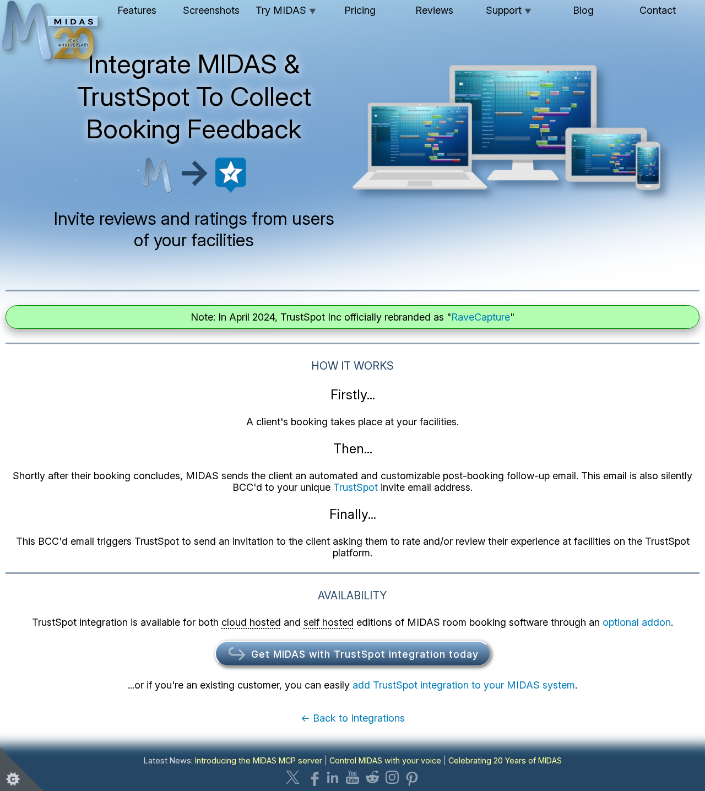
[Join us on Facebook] (313, 777)
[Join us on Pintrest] (412, 777)
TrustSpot (355, 487)
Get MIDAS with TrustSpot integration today (363, 654)
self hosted (328, 622)
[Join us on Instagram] (392, 777)
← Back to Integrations (353, 718)
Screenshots (211, 10)
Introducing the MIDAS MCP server (258, 760)
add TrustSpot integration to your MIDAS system (463, 685)
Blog (583, 10)
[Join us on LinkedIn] (332, 777)
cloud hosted (251, 622)
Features (136, 10)
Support (509, 10)
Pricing (360, 10)
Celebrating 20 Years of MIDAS (505, 760)
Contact (657, 10)
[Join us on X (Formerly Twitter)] (293, 777)
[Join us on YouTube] (352, 777)
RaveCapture (480, 317)
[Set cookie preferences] (22, 769)
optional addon (637, 622)
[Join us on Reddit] (372, 777)
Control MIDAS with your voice (385, 760)
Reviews (434, 10)
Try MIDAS (286, 10)
